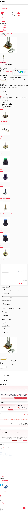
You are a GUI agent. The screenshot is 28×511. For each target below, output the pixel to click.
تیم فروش (18, 395)
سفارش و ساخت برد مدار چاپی (7, 481)
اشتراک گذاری (16, 70)
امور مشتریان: (3, 449)
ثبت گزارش (2, 368)
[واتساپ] (20, 73)
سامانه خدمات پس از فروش (5, 482)
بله (3, 492)
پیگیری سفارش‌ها (7, 397)
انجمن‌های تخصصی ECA (5, 480)
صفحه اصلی (3, 479)
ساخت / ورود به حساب (20, 397)
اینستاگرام (4, 491)
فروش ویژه (1, 31)
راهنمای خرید (3, 475)
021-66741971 (21, 424)
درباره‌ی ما (3, 476)
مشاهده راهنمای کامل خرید (14, 399)
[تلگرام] (22, 73)
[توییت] (19, 73)
